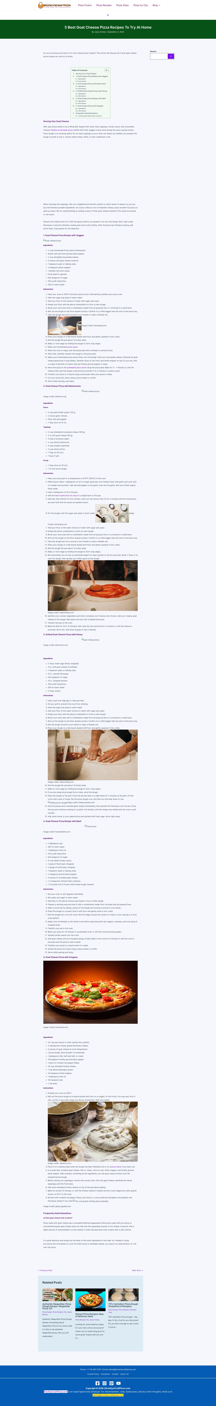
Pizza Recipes (104, 5)
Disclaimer (105, 1374)
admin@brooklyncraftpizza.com (122, 1369)
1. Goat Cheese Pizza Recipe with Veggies (92, 76)
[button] (159, 5)
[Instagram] (104, 1383)
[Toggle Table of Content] (105, 70)
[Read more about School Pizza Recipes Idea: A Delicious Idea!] (90, 1300)
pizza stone (116, 1167)
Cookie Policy (93, 1374)
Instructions (82, 81)
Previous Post (45, 1270)
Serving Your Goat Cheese (86, 74)
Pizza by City (140, 5)
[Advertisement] (90, 170)
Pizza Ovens (85, 5)
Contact (115, 1374)
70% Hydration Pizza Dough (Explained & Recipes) (123, 1305)
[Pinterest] (111, 1383)
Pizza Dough (47, 1312)
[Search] (171, 56)
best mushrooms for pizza (66, 495)
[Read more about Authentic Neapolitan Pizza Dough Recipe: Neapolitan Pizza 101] (57, 1294)
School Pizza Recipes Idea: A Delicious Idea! (89, 1315)
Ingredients (82, 79)
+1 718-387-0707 (94, 1369)
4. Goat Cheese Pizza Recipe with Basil (91, 98)
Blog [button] (155, 5)
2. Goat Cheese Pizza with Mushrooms (91, 84)
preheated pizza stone (76, 367)
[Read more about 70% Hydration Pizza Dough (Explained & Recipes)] (123, 1294)
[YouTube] (118, 1383)
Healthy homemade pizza (61, 130)
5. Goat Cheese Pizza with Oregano (89, 106)
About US (124, 1374)
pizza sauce (72, 347)
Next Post (137, 1270)
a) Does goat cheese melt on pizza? (89, 116)
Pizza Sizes (122, 5)
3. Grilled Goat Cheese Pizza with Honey (91, 91)
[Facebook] (97, 1383)
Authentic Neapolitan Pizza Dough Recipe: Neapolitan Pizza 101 (56, 1306)
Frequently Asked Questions (87, 113)
